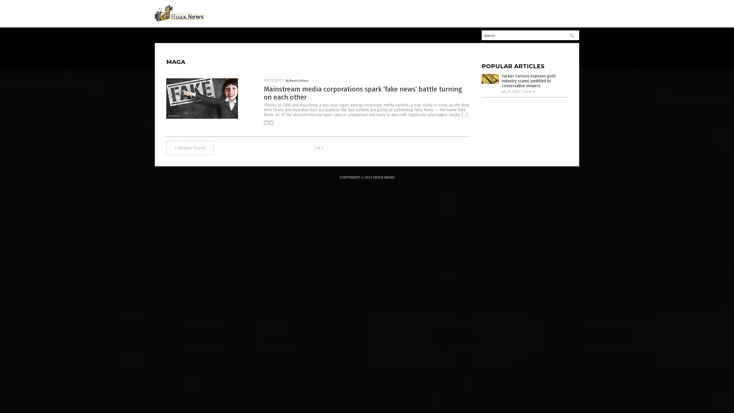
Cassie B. (529, 91)
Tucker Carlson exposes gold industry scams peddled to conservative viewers (528, 81)
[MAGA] (179, 20)
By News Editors (297, 81)
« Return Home (190, 148)
